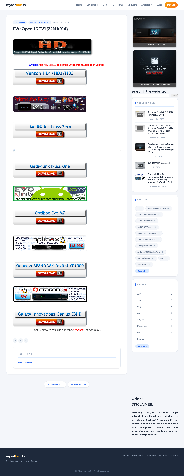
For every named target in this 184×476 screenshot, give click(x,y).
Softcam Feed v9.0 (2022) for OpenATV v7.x (160, 113)
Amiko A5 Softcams (148, 239)
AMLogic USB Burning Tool (150, 252)
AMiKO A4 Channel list (148, 233)
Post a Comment (25, 362)
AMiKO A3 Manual (146, 221)
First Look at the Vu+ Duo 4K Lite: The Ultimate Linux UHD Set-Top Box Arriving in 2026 (161, 148)
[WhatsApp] (26, 340)
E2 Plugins (132, 5)
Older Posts (77, 384)
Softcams (118, 5)
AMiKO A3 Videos (146, 227)
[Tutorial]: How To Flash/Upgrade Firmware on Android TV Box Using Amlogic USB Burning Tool (161, 178)
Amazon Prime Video (158, 208)
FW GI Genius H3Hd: (39, 22)
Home (79, 5)
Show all (141, 271)
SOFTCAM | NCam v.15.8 (159, 163)
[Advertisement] (158, 375)
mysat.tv (16, 5)
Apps (159, 5)
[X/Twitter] (20, 340)
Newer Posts (57, 384)
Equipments (92, 5)
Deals (105, 5)
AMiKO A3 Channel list (148, 214)
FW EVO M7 (20, 22)
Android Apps (145, 258)
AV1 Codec (143, 264)
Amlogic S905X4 (146, 245)
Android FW (147, 5)
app (163, 258)
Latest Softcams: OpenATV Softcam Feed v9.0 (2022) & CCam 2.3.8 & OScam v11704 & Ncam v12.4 (161, 129)
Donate (171, 5)
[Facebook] (15, 340)
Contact (163, 455)
